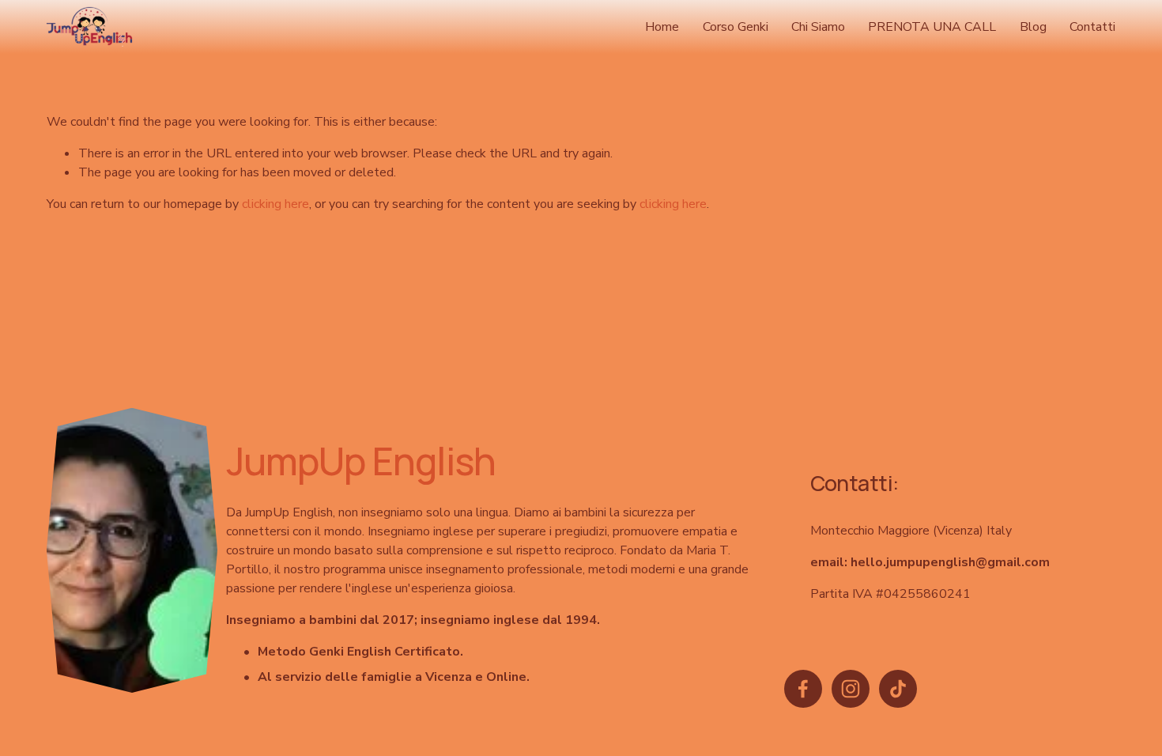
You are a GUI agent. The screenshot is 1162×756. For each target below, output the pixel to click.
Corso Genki (735, 27)
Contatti (1092, 27)
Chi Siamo (818, 27)
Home (662, 27)
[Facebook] (803, 689)
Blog (1033, 27)
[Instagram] (851, 689)
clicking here (275, 204)
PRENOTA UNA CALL (932, 27)
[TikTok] (898, 689)
